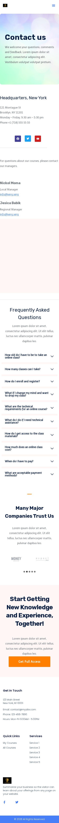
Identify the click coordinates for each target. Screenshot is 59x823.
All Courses (9, 747)
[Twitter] (16, 802)
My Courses (10, 743)
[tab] (24, 572)
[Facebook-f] (4, 802)
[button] (53, 5)
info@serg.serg (9, 194)
